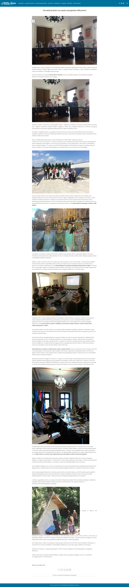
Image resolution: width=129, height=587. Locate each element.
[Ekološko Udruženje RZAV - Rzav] (8, 3)
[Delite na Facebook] (59, 570)
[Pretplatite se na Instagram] (121, 3)
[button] (127, 3)
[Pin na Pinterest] (67, 570)
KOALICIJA (50, 3)
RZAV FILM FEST (77, 3)
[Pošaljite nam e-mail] (123, 3)
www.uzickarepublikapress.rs (44, 141)
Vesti (64, 575)
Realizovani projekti (41, 3)
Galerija (64, 3)
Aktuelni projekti (29, 3)
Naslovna (21, 3)
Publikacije (57, 3)
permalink (74, 575)
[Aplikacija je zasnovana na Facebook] (119, 3)
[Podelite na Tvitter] (62, 570)
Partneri (69, 3)
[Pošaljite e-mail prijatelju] (64, 570)
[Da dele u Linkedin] (70, 570)
